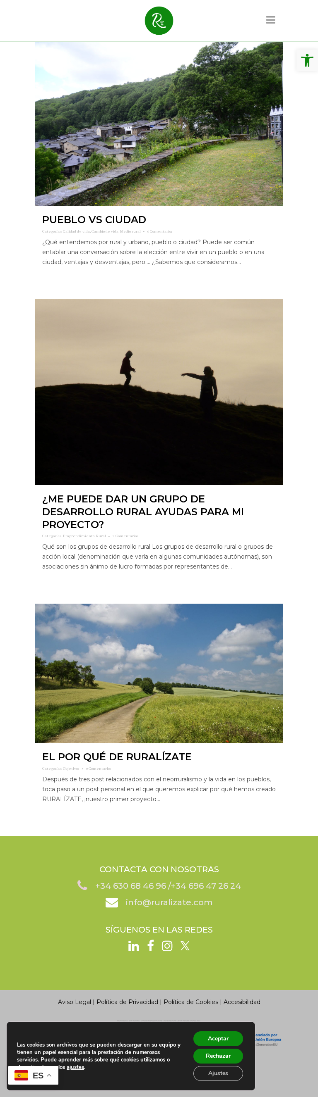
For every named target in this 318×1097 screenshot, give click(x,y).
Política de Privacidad (127, 1002)
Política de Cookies (191, 1002)
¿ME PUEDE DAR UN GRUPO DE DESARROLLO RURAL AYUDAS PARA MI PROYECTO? (143, 512)
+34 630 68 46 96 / (133, 886)
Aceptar (218, 1038)
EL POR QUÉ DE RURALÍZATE (117, 757)
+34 (179, 886)
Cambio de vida (105, 231)
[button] (307, 60)
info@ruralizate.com (169, 902)
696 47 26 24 (214, 886)
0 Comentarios (160, 231)
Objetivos (71, 768)
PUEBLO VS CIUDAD (94, 220)
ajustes (75, 1067)
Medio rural (130, 231)
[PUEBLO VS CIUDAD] (159, 124)
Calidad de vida (76, 231)
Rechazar (218, 1056)
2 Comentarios (125, 536)
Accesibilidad (242, 1002)
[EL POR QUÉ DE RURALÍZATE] (159, 673)
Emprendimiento (78, 536)
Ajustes (218, 1073)
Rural (101, 536)
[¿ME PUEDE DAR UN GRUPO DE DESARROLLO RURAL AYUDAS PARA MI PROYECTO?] (159, 392)
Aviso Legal (74, 1002)
